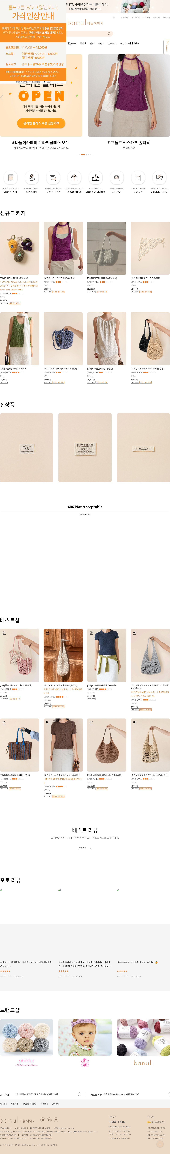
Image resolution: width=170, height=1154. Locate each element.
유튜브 (42, 1119)
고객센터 (146, 17)
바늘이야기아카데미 (129, 43)
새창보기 (29, 460)
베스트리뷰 (96, 1094)
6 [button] (90, 154)
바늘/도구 (71, 43)
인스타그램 (49, 1119)
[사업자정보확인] (46, 1135)
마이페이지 (135, 17)
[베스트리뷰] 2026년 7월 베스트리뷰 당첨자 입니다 (37, 1094)
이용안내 (44, 1103)
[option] (85, 6)
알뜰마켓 (112, 43)
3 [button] (81, 154)
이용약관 (14, 1103)
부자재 (83, 43)
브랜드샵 (10, 1010)
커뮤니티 (156, 17)
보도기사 (166, 17)
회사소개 (3, 1103)
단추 (92, 43)
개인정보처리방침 (29, 1103)
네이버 (56, 1119)
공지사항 (4, 1094)
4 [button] (85, 154)
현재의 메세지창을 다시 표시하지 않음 (29, 82)
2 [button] (79, 154)
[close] (47, 82)
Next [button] (79, 1096)
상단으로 (160, 1144)
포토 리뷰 (10, 880)
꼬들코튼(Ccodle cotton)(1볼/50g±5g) (121, 1094)
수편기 (101, 43)
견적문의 (55, 1103)
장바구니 (124, 17)
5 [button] (88, 154)
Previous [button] (79, 1092)
